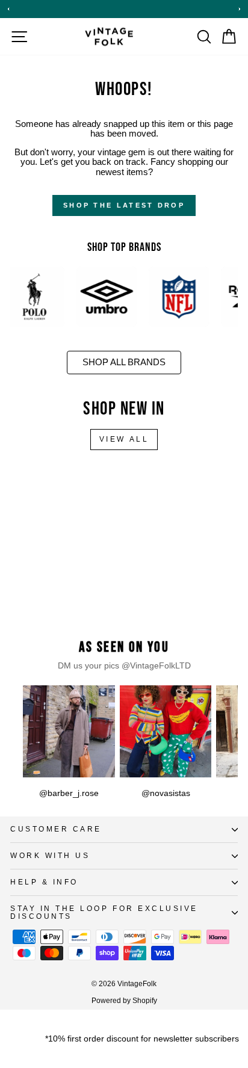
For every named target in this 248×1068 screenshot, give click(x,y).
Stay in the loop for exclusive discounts (104, 912)
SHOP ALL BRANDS (124, 362)
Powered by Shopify (124, 1000)
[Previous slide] (8, 9)
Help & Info (44, 882)
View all (124, 439)
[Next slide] (239, 9)
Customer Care (56, 829)
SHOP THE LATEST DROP (124, 205)
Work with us (50, 855)
